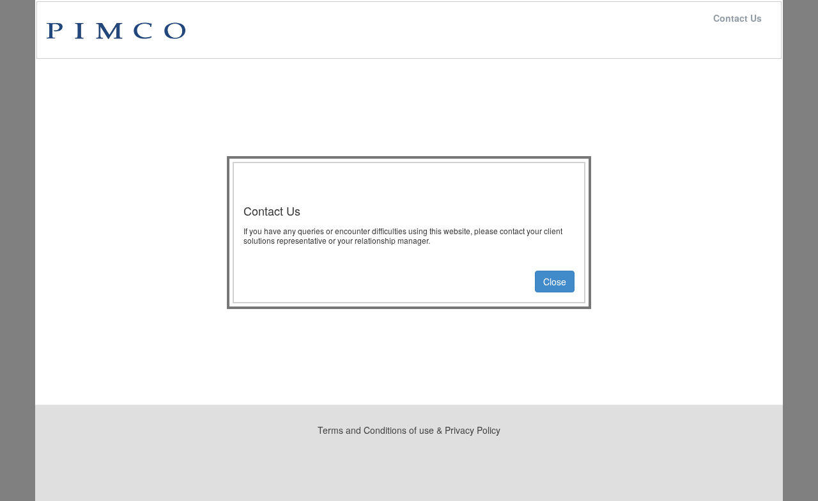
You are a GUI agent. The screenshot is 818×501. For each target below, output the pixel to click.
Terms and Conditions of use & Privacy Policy (409, 430)
